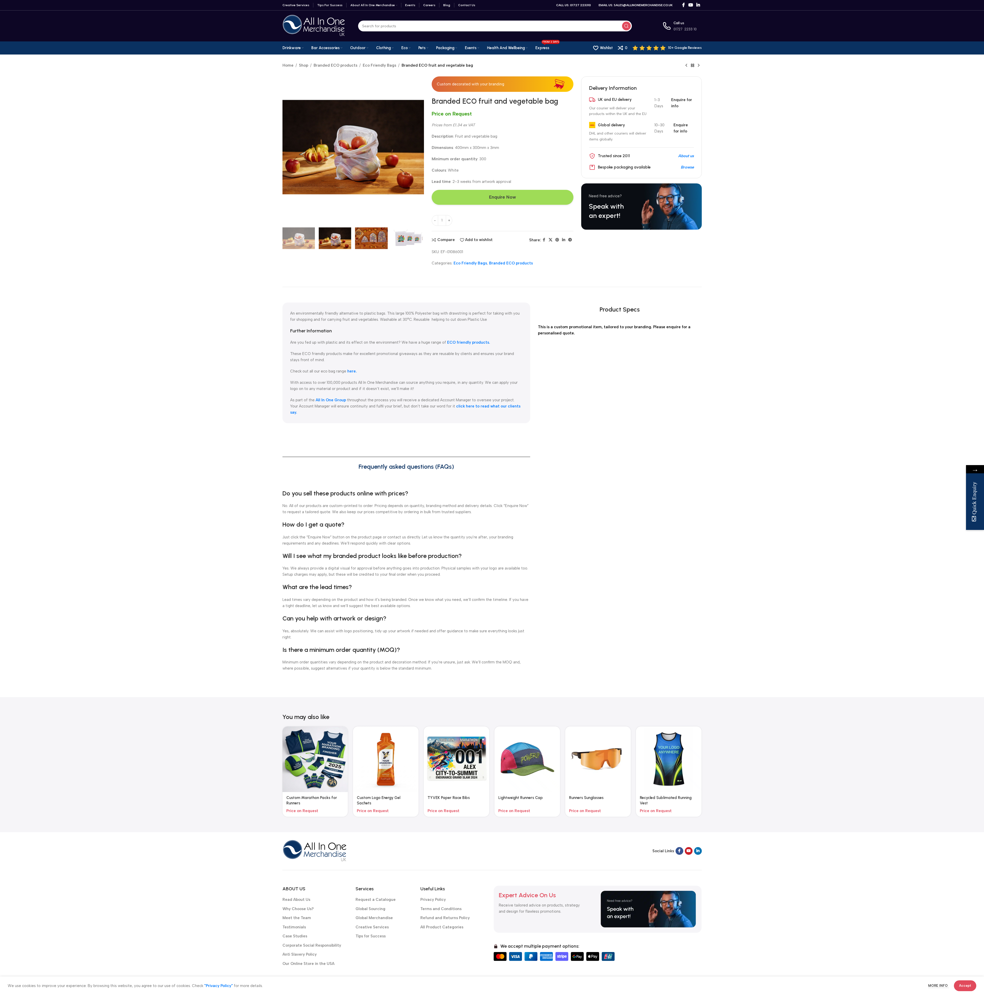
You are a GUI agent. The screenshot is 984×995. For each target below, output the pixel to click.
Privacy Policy (433, 899)
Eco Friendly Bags (379, 65)
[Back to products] (692, 66)
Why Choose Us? (298, 909)
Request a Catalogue (376, 899)
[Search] (626, 26)
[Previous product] (686, 66)
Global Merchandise (374, 918)
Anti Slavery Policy (299, 954)
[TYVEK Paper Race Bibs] (456, 759)
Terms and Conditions (441, 909)
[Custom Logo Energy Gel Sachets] (386, 759)
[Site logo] (313, 25)
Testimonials (294, 927)
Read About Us (296, 899)
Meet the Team (296, 918)
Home (288, 65)
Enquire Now (502, 197)
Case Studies (294, 936)
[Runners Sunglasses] (598, 759)
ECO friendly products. (468, 342)
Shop (303, 65)
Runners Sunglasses (586, 797)
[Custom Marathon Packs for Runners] (315, 759)
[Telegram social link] (570, 240)
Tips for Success (371, 936)
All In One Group (331, 400)
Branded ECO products (335, 65)
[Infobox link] (667, 47)
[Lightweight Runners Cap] (527, 759)
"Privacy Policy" (218, 985)
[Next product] (699, 66)
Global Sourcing (370, 909)
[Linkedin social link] (698, 5)
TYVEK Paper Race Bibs (449, 797)
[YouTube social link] (691, 5)
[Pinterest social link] (557, 240)
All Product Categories (441, 927)
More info (938, 986)
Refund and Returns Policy (445, 918)
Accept (965, 986)
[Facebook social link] (683, 5)
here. (352, 371)
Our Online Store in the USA (308, 963)
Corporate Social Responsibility (311, 945)
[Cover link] (641, 206)
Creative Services (372, 927)
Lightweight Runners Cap (520, 797)
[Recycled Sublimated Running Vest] (669, 759)
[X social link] (550, 240)
